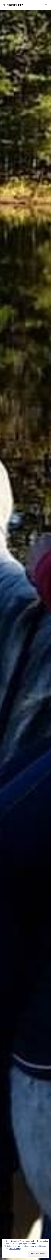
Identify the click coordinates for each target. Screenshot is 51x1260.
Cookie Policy (15, 1249)
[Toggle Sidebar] (46, 5)
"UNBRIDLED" (13, 5)
